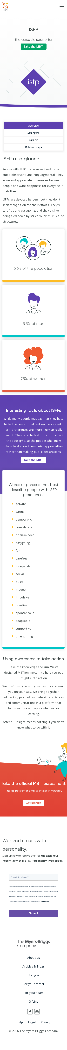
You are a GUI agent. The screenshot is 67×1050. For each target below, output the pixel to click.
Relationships (33, 147)
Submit (33, 913)
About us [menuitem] (33, 958)
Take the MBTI (34, 46)
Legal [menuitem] (32, 1022)
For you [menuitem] (33, 975)
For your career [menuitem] (33, 984)
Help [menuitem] (19, 1022)
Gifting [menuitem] (33, 1001)
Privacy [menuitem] (46, 1022)
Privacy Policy (45, 901)
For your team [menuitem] (34, 993)
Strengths (33, 133)
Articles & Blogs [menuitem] (33, 966)
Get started (33, 803)
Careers (33, 140)
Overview (33, 125)
